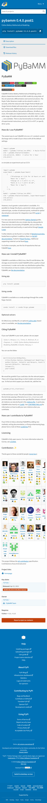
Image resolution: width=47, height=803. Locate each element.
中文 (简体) (32, 788)
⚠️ (6, 480)
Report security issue (23, 722)
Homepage (8, 573)
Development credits (22, 707)
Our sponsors (23, 683)
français (23, 786)
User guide (22, 654)
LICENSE (13, 442)
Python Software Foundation (28, 758)
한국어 (35, 789)
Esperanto (28, 789)
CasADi (22, 404)
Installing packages (22, 649)
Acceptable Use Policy (22, 730)
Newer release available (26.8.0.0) (15, 590)
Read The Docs (25, 239)
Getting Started (30, 220)
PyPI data (6, 583)
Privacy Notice (23, 728)
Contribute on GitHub (22, 699)
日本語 (29, 786)
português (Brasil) (38, 786)
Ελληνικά (17, 788)
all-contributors (23, 561)
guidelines (24, 427)
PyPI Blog (22, 672)
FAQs (23, 660)
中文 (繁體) (40, 788)
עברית (22, 789)
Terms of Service (22, 719)
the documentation (17, 270)
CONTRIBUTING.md (35, 404)
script (37, 213)
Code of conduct (22, 725)
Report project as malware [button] (23, 620)
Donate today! (23, 752)
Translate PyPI (23, 701)
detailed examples (38, 234)
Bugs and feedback (23, 696)
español (16, 786)
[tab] (23, 41)
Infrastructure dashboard (22, 675)
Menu (40, 4)
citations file (31, 402)
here (26, 241)
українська (10, 788)
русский (15, 789)
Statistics (23, 678)
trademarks (11, 758)
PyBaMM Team (11, 603)
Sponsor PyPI (23, 704)
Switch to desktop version (23, 774)
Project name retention (23, 657)
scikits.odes (32, 321)
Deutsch (24, 788)
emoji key (33, 454)
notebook (5, 215)
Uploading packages (23, 652)
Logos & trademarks (23, 681)
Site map (23, 764)
